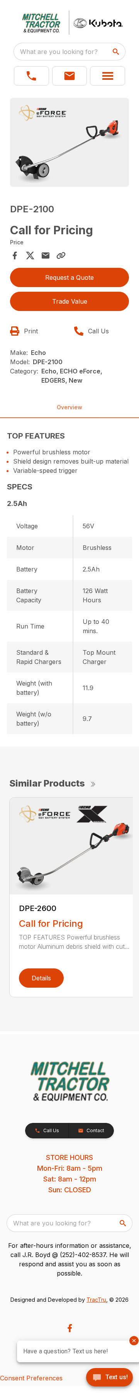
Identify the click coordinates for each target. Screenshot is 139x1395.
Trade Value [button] (69, 301)
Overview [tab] (69, 407)
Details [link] (41, 978)
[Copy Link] (61, 255)
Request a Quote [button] (69, 277)
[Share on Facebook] (14, 255)
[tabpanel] (69, 143)
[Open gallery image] (69, 142)
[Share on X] (30, 255)
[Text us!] (109, 1378)
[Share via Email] (45, 255)
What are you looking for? (59, 51)
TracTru (96, 1299)
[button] (31, 76)
